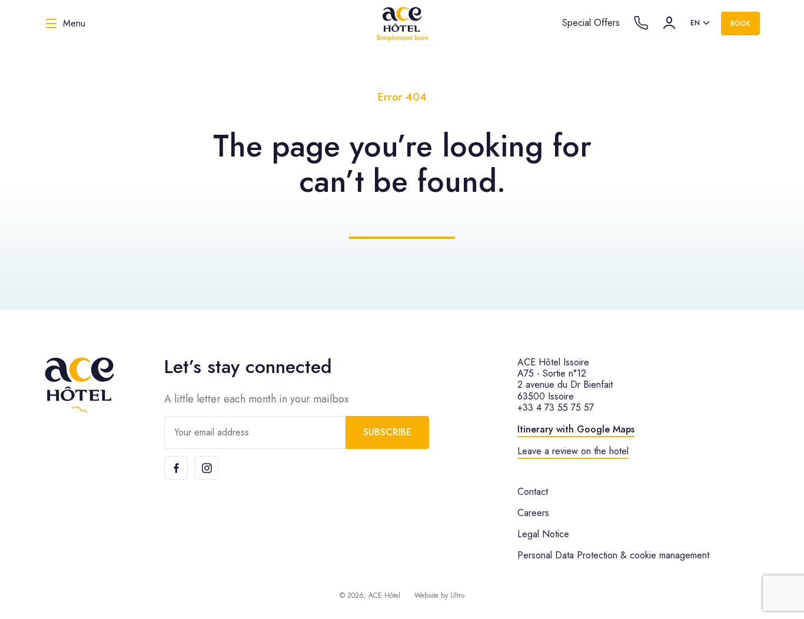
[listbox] (701, 23)
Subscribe (387, 432)
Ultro (457, 595)
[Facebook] (176, 468)
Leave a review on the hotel (573, 451)
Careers (533, 513)
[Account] (669, 23)
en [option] (695, 23)
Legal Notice (543, 534)
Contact (532, 491)
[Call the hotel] (641, 23)
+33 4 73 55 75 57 (555, 407)
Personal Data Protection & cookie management (613, 555)
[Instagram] (206, 468)
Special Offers (591, 22)
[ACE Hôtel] (402, 23)
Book (740, 23)
